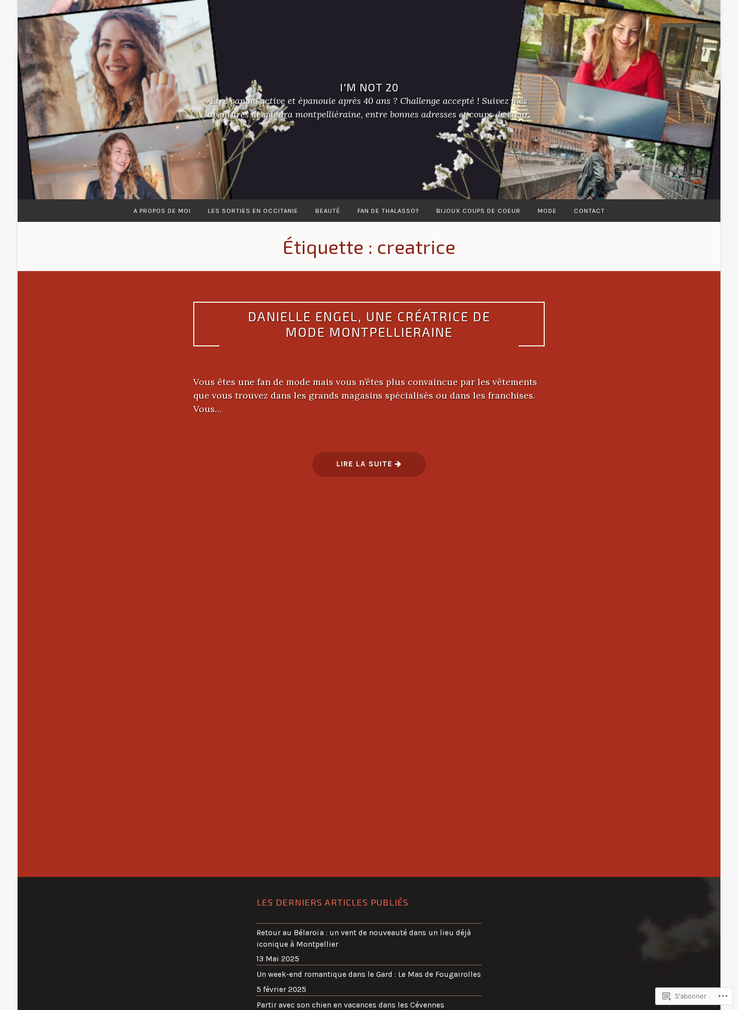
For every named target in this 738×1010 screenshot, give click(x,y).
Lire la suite (353, 467)
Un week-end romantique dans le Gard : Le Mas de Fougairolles (369, 974)
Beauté (327, 210)
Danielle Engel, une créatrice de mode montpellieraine (369, 323)
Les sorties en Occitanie (253, 210)
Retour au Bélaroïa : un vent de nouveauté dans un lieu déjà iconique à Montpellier (364, 938)
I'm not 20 (369, 86)
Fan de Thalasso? (388, 210)
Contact (589, 210)
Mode (547, 210)
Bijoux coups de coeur (478, 210)
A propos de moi (162, 210)
